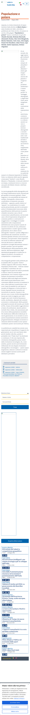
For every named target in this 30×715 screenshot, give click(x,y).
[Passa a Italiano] (20, 2)
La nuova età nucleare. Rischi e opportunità (13, 610)
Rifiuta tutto (15, 711)
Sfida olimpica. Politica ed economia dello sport (12, 641)
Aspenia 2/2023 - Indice (12, 367)
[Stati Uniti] (8, 592)
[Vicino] (28, 684)
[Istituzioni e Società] (6, 646)
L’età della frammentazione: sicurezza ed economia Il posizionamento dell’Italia (12, 574)
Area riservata (7, 658)
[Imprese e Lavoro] (8, 605)
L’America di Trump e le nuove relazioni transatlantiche (13, 620)
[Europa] (6, 580)
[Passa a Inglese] (21, 4)
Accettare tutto (15, 702)
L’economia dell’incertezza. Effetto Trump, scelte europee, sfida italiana (13, 598)
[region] (15, 699)
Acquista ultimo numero (15, 541)
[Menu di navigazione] (27, 3)
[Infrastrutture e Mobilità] (8, 568)
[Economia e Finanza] (3, 555)
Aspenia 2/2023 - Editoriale (13, 370)
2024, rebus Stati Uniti (10, 650)
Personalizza (15, 707)
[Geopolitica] (6, 555)
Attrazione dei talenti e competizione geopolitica (11, 550)
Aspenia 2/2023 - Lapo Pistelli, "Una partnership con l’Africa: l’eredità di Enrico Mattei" (13, 374)
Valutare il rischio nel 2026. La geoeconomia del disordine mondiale (13, 586)
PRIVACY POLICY (19, 698)
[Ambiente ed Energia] (3, 568)
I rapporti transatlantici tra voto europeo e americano (14, 630)
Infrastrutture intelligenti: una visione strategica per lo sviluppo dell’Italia (14, 561)
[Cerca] (23, 3)
